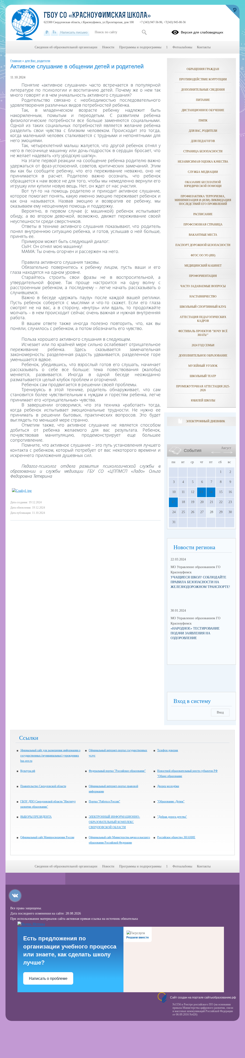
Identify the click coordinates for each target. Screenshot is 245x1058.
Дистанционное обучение (203, 110)
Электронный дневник (205, 421)
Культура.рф (27, 771)
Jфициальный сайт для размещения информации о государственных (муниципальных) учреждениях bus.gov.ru (50, 755)
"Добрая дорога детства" (172, 816)
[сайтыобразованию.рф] (232, 12)
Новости (108, 47)
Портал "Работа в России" (104, 801)
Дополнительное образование (203, 355)
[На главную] (47, 32)
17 (173, 502)
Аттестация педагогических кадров (203, 319)
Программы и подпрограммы (140, 47)
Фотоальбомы (182, 47)
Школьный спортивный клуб (203, 306)
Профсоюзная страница (203, 224)
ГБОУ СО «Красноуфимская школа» (97, 15)
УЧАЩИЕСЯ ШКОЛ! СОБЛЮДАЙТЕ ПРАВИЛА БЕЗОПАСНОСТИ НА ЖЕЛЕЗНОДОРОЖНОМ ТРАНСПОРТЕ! (200, 582)
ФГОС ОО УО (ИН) (203, 255)
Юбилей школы (203, 400)
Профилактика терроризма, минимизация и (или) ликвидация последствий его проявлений (203, 200)
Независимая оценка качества (203, 161)
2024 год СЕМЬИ (203, 345)
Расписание (202, 214)
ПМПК (203, 120)
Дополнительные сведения (203, 89)
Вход (220, 712)
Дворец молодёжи (168, 786)
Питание (203, 100)
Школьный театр (203, 376)
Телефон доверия (167, 750)
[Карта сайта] (54, 32)
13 (201, 492)
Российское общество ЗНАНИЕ (176, 837)
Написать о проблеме (48, 978)
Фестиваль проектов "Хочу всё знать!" (203, 333)
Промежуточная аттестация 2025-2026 (203, 388)
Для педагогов (203, 141)
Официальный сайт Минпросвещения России (47, 837)
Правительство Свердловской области (43, 786)
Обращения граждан (203, 69)
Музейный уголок (202, 365)
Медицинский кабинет (203, 265)
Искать (144, 32)
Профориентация (203, 276)
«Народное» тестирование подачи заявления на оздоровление (195, 633)
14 (210, 492)
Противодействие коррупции (203, 79)
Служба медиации (203, 172)
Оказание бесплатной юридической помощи (203, 184)
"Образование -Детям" (170, 801)
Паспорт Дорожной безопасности (202, 245)
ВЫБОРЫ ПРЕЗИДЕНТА (36, 816)
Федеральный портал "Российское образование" (117, 771)
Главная (16, 61)
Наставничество (203, 296)
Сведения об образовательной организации (66, 47)
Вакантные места (203, 234)
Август (226, 448)
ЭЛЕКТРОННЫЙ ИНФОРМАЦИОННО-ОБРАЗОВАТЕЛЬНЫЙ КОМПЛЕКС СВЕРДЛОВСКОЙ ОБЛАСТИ (114, 822)
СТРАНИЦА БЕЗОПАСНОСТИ (203, 151)
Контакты (204, 47)
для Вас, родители (37, 61)
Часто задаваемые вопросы (203, 286)
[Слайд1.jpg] (22, 491)
